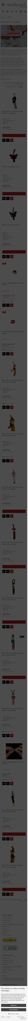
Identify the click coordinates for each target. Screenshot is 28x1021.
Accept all (14, 1005)
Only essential (13, 1009)
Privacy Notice (20, 1017)
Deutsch (3, 1017)
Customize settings (14, 1013)
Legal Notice (23, 1018)
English (8, 1017)
